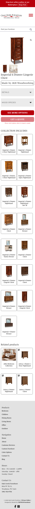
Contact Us (5, 456)
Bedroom (5, 411)
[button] (30, 40)
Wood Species (9, 102)
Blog (3, 459)
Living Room (6, 421)
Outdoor (5, 428)
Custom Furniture (8, 449)
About (4, 442)
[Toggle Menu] (31, 15)
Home (4, 438)
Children (5, 414)
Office (4, 425)
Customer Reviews (8, 445)
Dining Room (6, 418)
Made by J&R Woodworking (17, 83)
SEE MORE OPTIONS (17, 112)
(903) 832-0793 (7, 491)
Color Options (7, 452)
